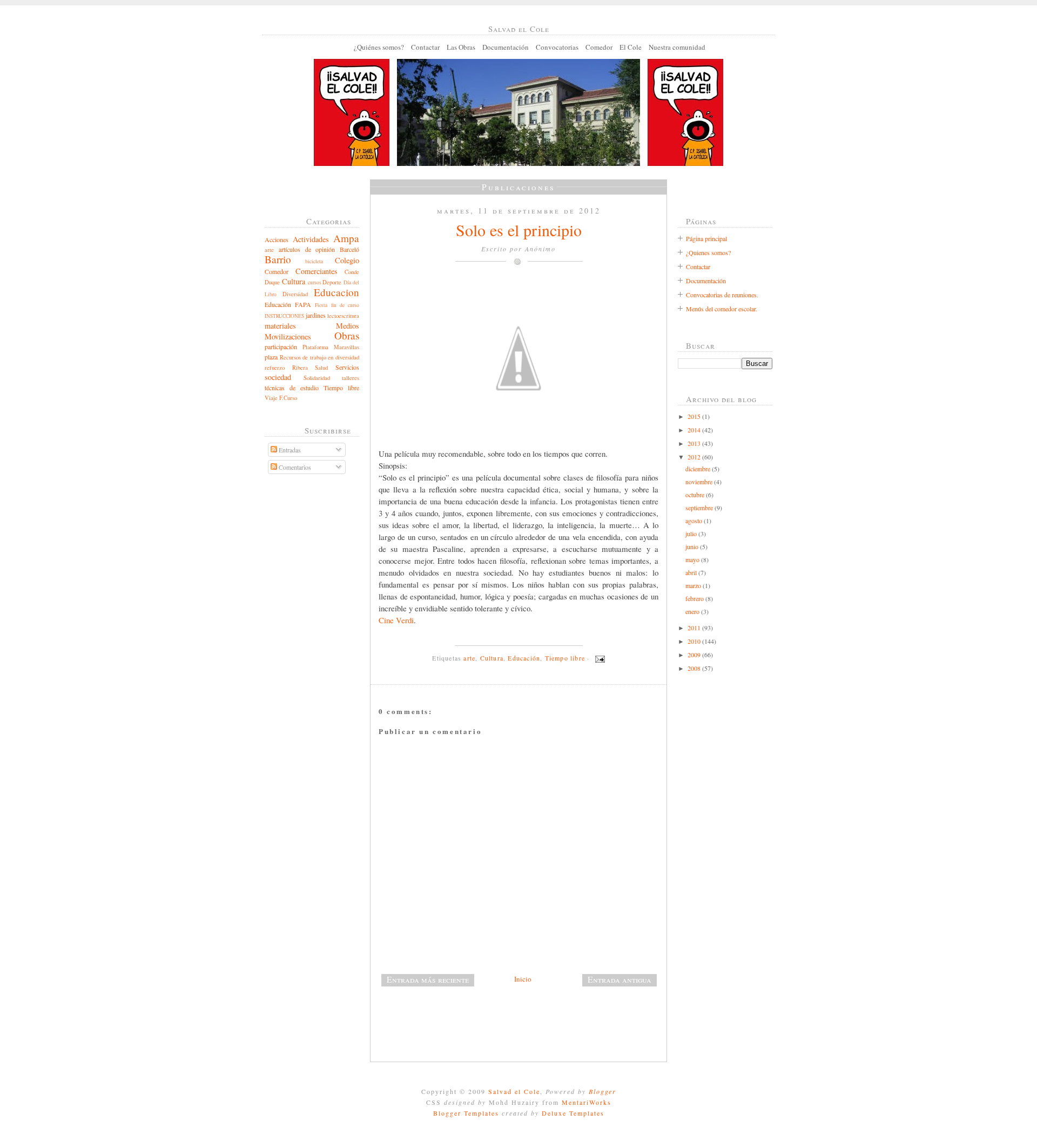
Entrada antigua (619, 979)
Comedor (598, 47)
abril (691, 572)
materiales (280, 326)
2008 (695, 668)
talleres (350, 378)
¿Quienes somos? (708, 252)
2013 (695, 443)
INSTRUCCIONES (284, 315)
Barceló (349, 249)
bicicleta (314, 261)
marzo (694, 585)
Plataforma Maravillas (330, 347)
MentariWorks (586, 1102)
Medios (347, 326)
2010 (695, 641)
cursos (314, 282)
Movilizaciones (288, 336)
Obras (346, 335)
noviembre (699, 481)
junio (692, 546)
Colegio (347, 260)
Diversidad (295, 294)
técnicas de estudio (292, 387)
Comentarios (294, 467)
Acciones (276, 239)
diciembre (698, 468)
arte (269, 250)
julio (691, 533)
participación (281, 346)
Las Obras (461, 47)
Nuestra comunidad (677, 47)
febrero (695, 598)
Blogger (602, 1091)
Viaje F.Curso (281, 398)
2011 (695, 627)
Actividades (311, 239)
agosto (694, 520)
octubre (695, 494)
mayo (693, 559)
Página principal (706, 238)
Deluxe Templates (573, 1113)
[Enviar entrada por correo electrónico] (598, 657)
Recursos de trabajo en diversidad (319, 357)
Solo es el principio (519, 230)
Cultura (293, 281)
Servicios (347, 367)
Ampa (346, 238)
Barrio (278, 259)
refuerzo (275, 367)
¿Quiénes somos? (379, 47)
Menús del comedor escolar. (721, 308)
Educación (278, 304)
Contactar (425, 47)
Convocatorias (557, 47)
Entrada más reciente (428, 979)
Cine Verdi (396, 620)
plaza (271, 356)
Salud (321, 367)
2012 (695, 456)
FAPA (303, 304)
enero (693, 611)
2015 (695, 416)
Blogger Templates (466, 1113)
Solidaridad (317, 378)
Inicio (522, 979)
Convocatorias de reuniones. (722, 294)
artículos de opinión (307, 249)
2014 (695, 429)
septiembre (700, 507)
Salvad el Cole (514, 1091)
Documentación (505, 47)
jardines (316, 315)
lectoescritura (343, 315)
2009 (695, 654)
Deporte (331, 282)
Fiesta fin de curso (337, 305)
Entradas (289, 449)
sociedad (278, 377)
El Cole (630, 47)
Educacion (336, 292)
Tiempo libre (341, 387)
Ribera (300, 367)
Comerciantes (316, 271)
